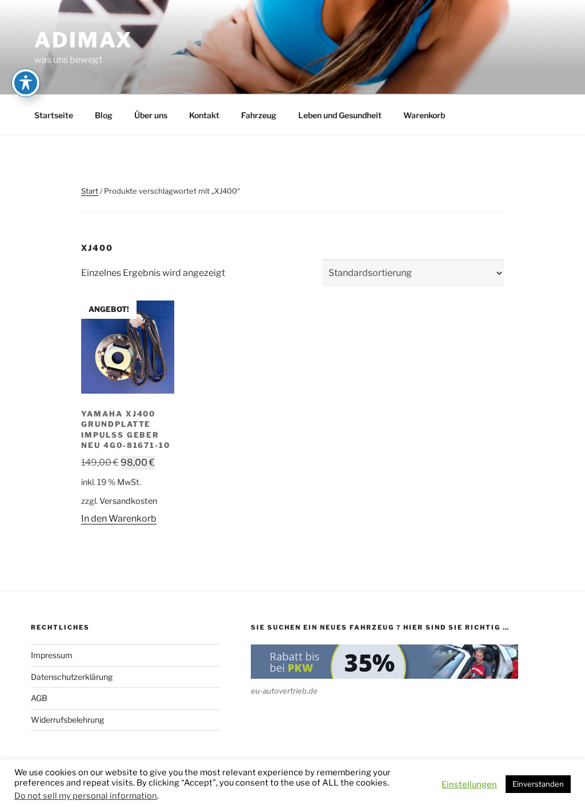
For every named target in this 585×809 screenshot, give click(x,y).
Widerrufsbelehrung (67, 719)
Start (89, 190)
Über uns (150, 115)
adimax (83, 40)
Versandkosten (128, 501)
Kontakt (204, 115)
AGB (39, 698)
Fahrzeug (259, 115)
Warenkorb (424, 115)
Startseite (53, 115)
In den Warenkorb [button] (119, 518)
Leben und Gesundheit (340, 115)
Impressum (52, 655)
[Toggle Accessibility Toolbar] (25, 83)
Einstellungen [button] (469, 784)
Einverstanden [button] (538, 783)
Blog (104, 115)
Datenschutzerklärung (72, 677)
